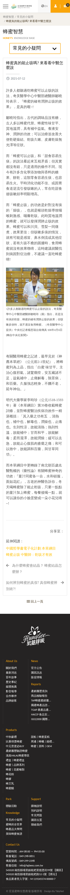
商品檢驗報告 (39, 696)
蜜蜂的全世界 (14, 824)
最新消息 (11, 672)
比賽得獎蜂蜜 (14, 741)
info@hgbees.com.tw (31, 865)
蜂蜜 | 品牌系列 (15, 765)
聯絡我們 (36, 824)
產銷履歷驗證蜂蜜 (17, 751)
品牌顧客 (11, 700)
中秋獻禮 (11, 737)
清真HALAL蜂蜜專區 (17, 755)
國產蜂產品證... (40, 705)
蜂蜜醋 (10, 788)
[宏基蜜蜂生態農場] (21, 6)
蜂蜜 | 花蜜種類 (15, 769)
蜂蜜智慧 (8, 17)
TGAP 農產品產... (41, 710)
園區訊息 (36, 672)
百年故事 (11, 677)
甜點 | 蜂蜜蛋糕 (40, 737)
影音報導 (11, 691)
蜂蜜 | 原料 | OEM (41, 746)
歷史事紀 (11, 682)
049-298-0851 (27, 856)
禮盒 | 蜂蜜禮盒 (15, 760)
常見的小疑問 (25, 17)
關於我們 (11, 668)
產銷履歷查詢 (39, 691)
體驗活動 (11, 806)
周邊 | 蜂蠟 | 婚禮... (42, 741)
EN (46, 6)
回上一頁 (36, 601)
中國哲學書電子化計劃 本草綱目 (31, 549)
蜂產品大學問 (14, 829)
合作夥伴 (11, 696)
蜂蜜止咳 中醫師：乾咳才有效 (29, 555)
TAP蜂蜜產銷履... (41, 700)
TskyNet (59, 891)
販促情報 (36, 677)
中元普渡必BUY (15, 746)
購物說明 (36, 806)
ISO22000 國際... (40, 719)
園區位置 (36, 820)
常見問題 (36, 815)
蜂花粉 (10, 774)
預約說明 (36, 810)
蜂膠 (8, 779)
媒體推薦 (11, 686)
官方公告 (36, 668)
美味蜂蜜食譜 (14, 834)
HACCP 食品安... (40, 714)
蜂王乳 (10, 783)
